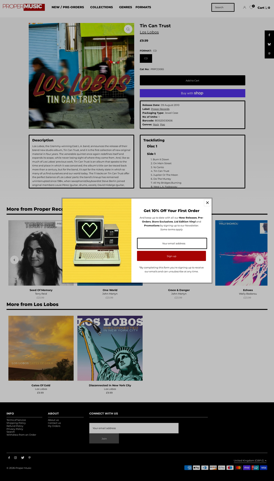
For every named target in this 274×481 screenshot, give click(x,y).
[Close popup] (207, 202)
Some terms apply (171, 229)
